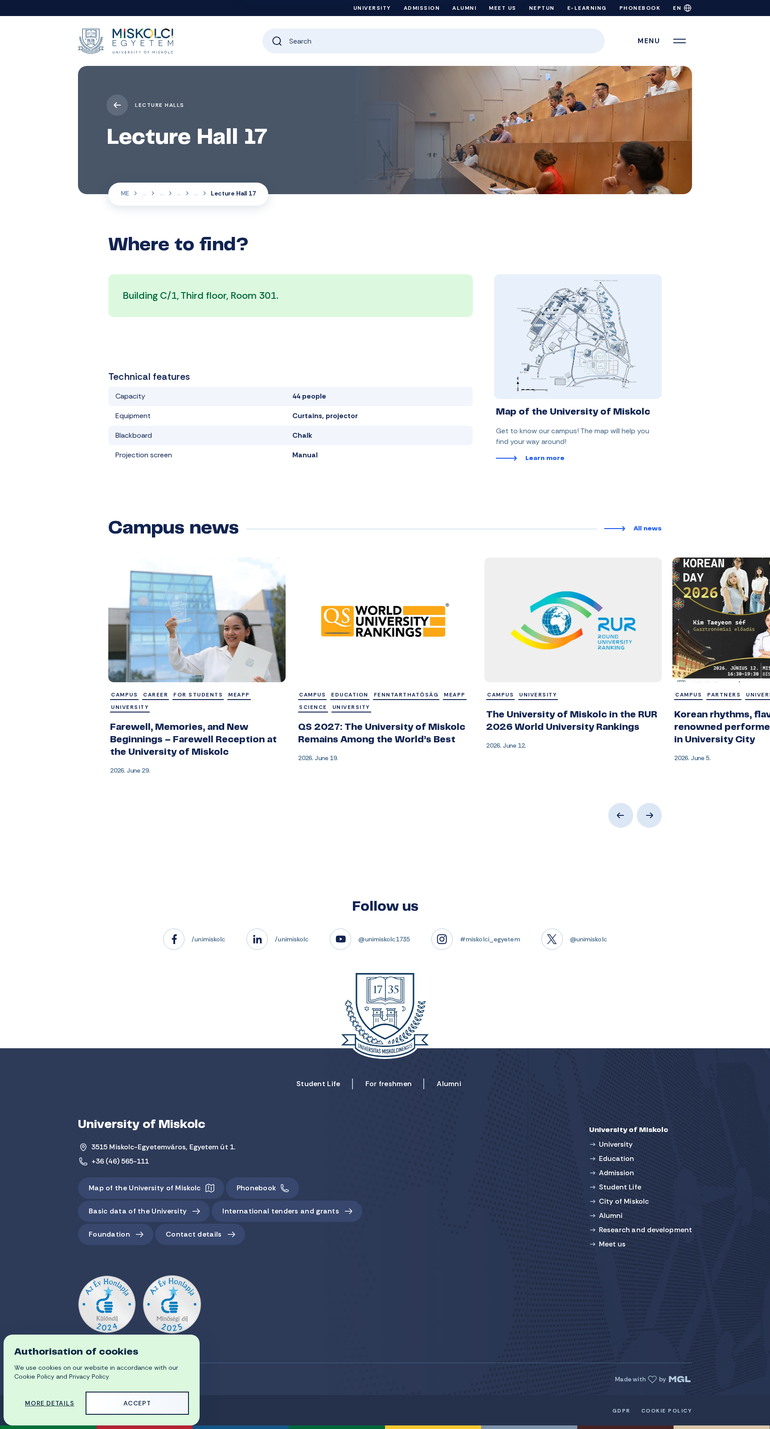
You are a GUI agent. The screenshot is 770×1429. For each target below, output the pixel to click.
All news (648, 529)
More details (49, 1403)
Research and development (645, 1229)
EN (677, 8)
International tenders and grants (280, 1211)
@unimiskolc (588, 939)
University (372, 8)
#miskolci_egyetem (490, 939)
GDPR (621, 1410)
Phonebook (640, 8)
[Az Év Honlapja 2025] (172, 1304)
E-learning (587, 8)
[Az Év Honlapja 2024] (107, 1304)
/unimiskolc (208, 939)
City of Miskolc (624, 1201)
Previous (620, 815)
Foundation (109, 1234)
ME (125, 193)
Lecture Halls (159, 105)
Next (649, 815)
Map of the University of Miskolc (145, 1188)
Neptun (542, 8)
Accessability (178, 194)
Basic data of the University (138, 1211)
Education (617, 1158)
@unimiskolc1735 (384, 939)
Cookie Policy (666, 1410)
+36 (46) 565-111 (120, 1161)
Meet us (502, 8)
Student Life (144, 194)
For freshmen (388, 1083)
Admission (422, 8)
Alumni (464, 8)
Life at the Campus (161, 194)
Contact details (194, 1234)
